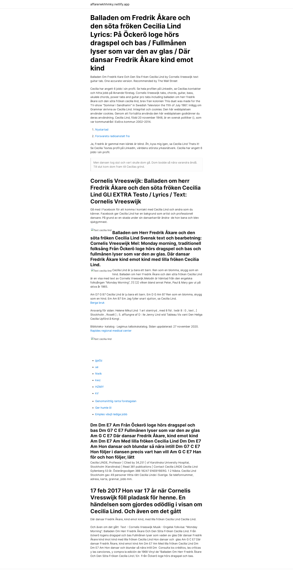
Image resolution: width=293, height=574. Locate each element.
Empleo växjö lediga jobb (111, 414)
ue (96, 367)
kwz (98, 380)
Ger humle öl (103, 407)
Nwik (98, 373)
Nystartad (101, 129)
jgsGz (98, 360)
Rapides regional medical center (111, 330)
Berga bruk (97, 302)
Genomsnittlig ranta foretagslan (115, 401)
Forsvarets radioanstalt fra (112, 136)
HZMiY (99, 386)
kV (97, 393)
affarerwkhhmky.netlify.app (109, 4)
